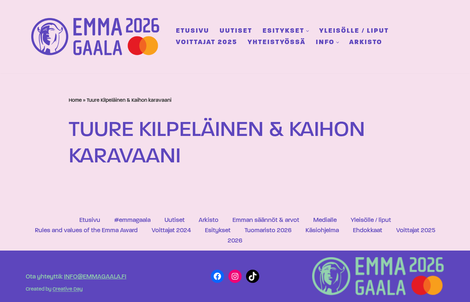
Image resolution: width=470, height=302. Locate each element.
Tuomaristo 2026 (268, 230)
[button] (307, 31)
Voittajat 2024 (171, 230)
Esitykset (218, 230)
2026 (235, 241)
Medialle (325, 220)
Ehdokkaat (367, 230)
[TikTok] (252, 276)
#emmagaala (132, 220)
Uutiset (236, 31)
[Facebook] (217, 276)
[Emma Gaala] (97, 36)
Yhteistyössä (276, 42)
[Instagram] (235, 276)
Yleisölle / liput (354, 31)
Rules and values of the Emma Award (86, 230)
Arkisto (365, 42)
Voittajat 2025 (206, 42)
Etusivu (192, 31)
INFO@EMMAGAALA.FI (95, 277)
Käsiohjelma (322, 230)
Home (75, 100)
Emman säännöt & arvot (265, 220)
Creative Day (68, 289)
